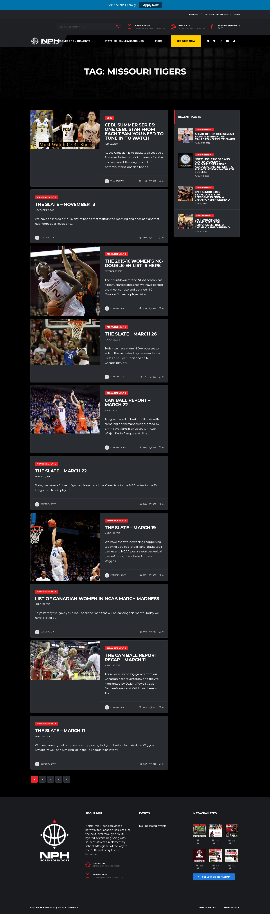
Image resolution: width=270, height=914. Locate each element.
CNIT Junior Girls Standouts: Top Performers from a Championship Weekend (212, 223)
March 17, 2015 (42, 604)
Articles (193, 14)
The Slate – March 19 (130, 527)
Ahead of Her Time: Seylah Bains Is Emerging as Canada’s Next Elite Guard (215, 136)
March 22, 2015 (42, 476)
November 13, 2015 (44, 210)
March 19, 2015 (112, 533)
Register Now (186, 41)
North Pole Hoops (39, 907)
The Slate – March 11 (60, 730)
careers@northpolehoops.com (150, 28)
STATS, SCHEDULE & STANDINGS (124, 41)
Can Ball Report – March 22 (127, 402)
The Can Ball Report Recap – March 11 (131, 657)
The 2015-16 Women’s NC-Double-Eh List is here (134, 263)
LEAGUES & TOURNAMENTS (73, 41)
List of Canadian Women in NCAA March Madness (97, 598)
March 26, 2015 (112, 339)
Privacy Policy (231, 907)
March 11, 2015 (42, 736)
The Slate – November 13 (65, 204)
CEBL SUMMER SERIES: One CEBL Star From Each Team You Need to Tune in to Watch (134, 131)
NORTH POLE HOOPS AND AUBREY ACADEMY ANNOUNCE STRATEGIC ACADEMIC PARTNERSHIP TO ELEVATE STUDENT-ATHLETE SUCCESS (214, 165)
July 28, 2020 (111, 144)
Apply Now (151, 5)
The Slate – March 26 (131, 334)
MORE (158, 41)
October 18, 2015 (113, 271)
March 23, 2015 (112, 410)
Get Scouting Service (216, 14)
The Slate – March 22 (61, 471)
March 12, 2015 (112, 665)
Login (237, 14)
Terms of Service (206, 907)
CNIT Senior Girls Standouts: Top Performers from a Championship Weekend (212, 195)
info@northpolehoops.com (191, 28)
